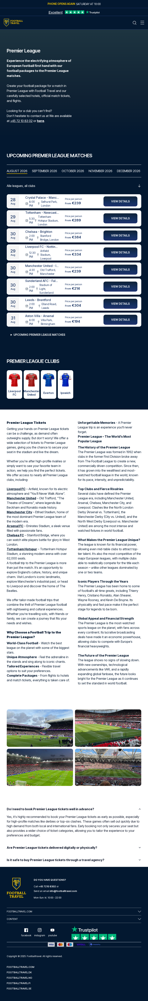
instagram (39, 935)
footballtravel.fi (18, 983)
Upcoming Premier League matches (39, 334)
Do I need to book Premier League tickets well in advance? (50, 809)
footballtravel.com (20, 967)
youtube (52, 935)
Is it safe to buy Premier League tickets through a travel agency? (55, 860)
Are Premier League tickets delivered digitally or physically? (52, 848)
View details (120, 201)
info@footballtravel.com (63, 891)
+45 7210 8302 (47, 886)
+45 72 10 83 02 (21, 121)
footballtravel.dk (19, 972)
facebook (26, 935)
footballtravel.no (19, 977)
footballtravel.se (19, 988)
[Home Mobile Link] (13, 22)
